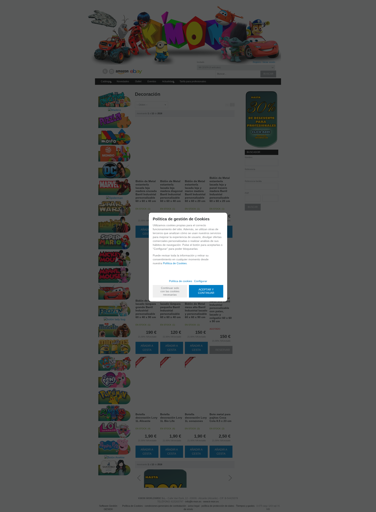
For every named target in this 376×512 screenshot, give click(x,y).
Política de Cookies (175, 263)
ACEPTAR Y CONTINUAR (206, 291)
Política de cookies (180, 281)
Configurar (200, 281)
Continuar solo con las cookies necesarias (169, 291)
